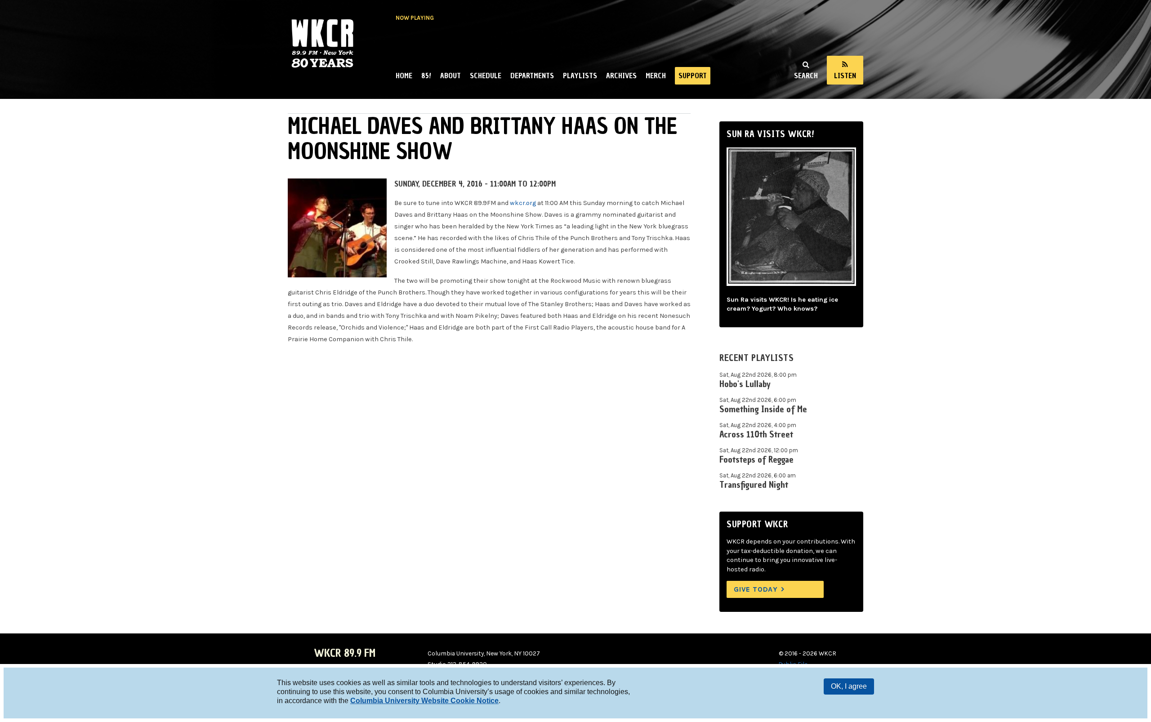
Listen (845, 75)
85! (426, 75)
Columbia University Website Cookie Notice (424, 700)
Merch (656, 75)
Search (806, 75)
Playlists (580, 75)
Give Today (756, 589)
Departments (532, 75)
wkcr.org (523, 203)
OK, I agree (849, 686)
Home (404, 75)
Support (692, 75)
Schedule (485, 75)
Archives (621, 75)
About (450, 75)
